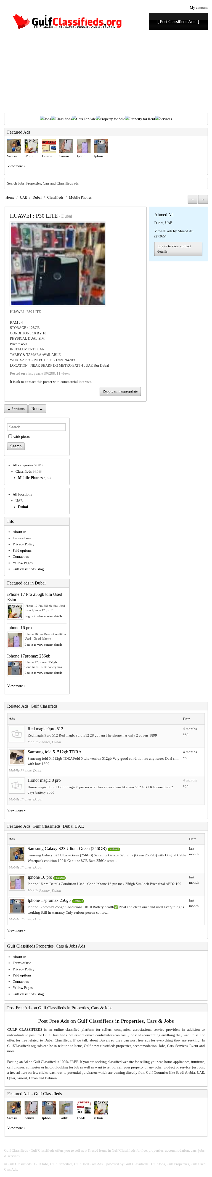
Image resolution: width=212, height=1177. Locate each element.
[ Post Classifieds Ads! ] (178, 21)
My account (199, 8)
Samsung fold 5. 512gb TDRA (55, 752)
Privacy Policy (24, 544)
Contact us (21, 556)
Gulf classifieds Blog (28, 569)
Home (10, 197)
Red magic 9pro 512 (45, 728)
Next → (37, 409)
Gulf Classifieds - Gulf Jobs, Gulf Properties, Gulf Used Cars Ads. (56, 1164)
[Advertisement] (106, 71)
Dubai (37, 197)
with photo (21, 437)
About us (19, 532)
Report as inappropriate (120, 391)
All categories (23, 465)
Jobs (47, 119)
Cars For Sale (86, 119)
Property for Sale (112, 119)
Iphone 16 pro (19, 627)
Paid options (22, 550)
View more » (16, 166)
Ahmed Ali (164, 214)
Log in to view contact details (174, 249)
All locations (22, 494)
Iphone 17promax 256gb (28, 656)
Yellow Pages (23, 563)
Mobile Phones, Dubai (44, 742)
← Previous (16, 409)
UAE (23, 197)
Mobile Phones (80, 197)
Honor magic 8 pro (44, 780)
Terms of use (22, 538)
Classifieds (63, 119)
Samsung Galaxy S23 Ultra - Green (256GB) (67, 848)
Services (166, 119)
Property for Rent (142, 119)
